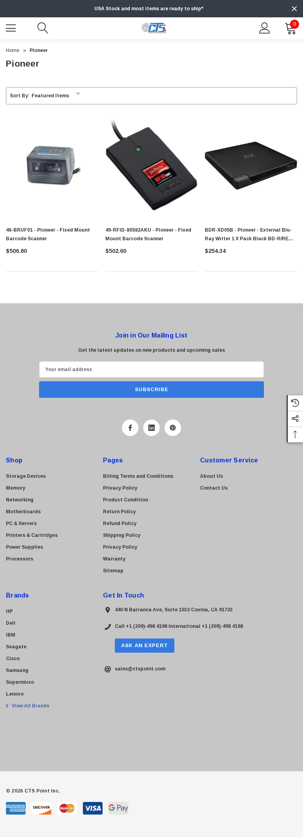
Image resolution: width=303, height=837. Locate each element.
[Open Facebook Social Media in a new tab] (130, 427)
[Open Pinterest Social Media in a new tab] (173, 427)
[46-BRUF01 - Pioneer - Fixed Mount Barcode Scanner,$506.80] (52, 165)
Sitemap (113, 570)
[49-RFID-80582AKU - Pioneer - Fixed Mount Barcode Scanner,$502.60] (151, 165)
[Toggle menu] (12, 27)
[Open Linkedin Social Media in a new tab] (151, 427)
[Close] (294, 8)
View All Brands (30, 706)
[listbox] (57, 95)
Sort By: (20, 95)
